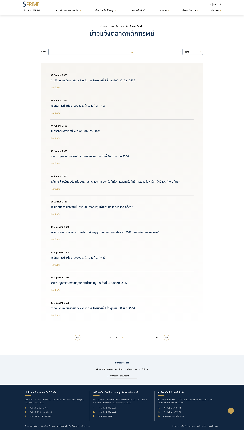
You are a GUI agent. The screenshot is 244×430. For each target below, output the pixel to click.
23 (151, 337)
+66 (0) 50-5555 (37, 411)
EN (214, 4)
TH (209, 4)
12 (140, 337)
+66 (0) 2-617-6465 (39, 407)
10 (128, 337)
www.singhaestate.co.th (173, 416)
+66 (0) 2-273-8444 (172, 407)
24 (157, 337)
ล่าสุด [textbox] (187, 51)
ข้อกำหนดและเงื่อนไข (179, 426)
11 (134, 337)
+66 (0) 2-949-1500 (107, 407)
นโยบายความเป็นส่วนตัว (197, 426)
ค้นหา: (43, 52)
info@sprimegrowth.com (41, 416)
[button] (231, 411)
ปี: (179, 52)
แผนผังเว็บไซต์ (213, 426)
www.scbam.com (105, 416)
